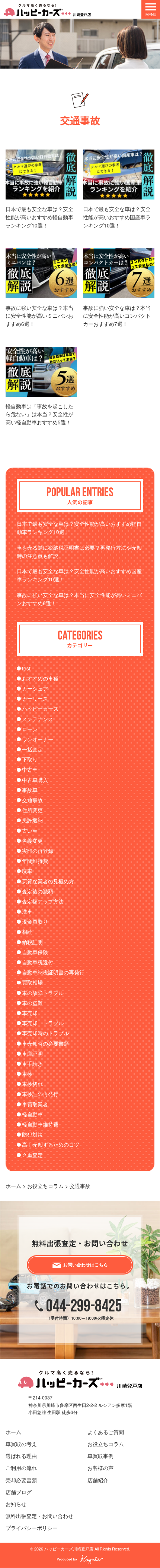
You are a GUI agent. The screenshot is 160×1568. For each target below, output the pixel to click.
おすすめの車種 (40, 678)
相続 (27, 931)
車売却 (30, 1012)
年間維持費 (35, 860)
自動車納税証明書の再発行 (53, 972)
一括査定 (32, 749)
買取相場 (32, 982)
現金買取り (35, 921)
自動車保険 (35, 952)
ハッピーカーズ (40, 708)
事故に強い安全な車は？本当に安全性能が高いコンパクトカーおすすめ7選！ (117, 316)
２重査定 (32, 1155)
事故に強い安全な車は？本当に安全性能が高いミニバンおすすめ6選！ (39, 316)
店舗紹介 (97, 1480)
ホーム (13, 1432)
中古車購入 (35, 779)
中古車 (30, 769)
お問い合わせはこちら (85, 1264)
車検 (27, 1073)
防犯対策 (32, 1134)
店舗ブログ (19, 1492)
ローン (30, 729)
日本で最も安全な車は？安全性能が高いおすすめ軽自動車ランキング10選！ (39, 217)
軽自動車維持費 (40, 1124)
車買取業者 (35, 1104)
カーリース (35, 698)
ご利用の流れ (21, 1467)
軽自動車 (32, 1114)
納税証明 (32, 942)
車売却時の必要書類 (45, 1043)
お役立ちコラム (105, 1444)
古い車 (30, 830)
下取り (30, 759)
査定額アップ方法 (43, 901)
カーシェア (35, 688)
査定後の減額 (37, 891)
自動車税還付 (37, 962)
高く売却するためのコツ (50, 1144)
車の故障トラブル (43, 992)
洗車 (27, 911)
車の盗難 (32, 1002)
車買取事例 (100, 1455)
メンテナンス (37, 719)
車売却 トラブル (43, 1023)
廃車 (27, 870)
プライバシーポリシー (32, 1527)
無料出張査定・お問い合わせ (39, 1516)
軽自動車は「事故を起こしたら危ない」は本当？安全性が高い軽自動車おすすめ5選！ (39, 414)
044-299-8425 (84, 1306)
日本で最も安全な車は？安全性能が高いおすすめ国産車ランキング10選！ (117, 217)
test (26, 668)
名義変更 (32, 840)
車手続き (32, 1063)
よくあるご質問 (105, 1432)
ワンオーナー (37, 739)
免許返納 (32, 820)
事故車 (30, 790)
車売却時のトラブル (45, 1033)
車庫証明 (32, 1053)
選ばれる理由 (21, 1455)
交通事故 (32, 800)
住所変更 (32, 810)
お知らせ (16, 1504)
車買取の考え (21, 1444)
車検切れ (32, 1083)
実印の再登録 (37, 850)
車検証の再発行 (40, 1093)
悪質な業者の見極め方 (48, 881)
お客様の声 (100, 1467)
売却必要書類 (21, 1480)
